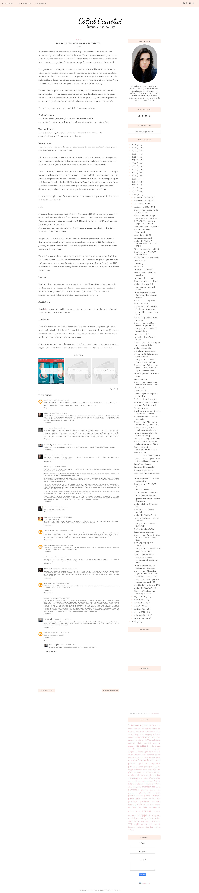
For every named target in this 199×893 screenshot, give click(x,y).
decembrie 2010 (141, 197)
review (146, 811)
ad (143, 728)
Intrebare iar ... (141, 260)
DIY (151, 751)
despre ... (132, 751)
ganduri (132, 763)
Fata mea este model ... (144, 238)
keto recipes (143, 778)
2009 (134, 621)
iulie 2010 (139, 599)
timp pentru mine (153, 821)
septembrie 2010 (142, 206)
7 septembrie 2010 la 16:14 (60, 400)
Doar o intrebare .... (143, 489)
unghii (137, 824)
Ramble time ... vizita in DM (147, 585)
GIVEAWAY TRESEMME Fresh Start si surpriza (145, 307)
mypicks (150, 781)
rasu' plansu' (155, 804)
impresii (137, 772)
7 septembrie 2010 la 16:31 (58, 413)
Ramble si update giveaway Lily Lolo (146, 417)
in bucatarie (148, 772)
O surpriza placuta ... (143, 470)
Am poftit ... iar (141, 408)
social (140, 818)
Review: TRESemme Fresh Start (146, 313)
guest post (143, 766)
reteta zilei (134, 811)
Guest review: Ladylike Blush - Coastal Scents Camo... (147, 459)
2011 (134, 191)
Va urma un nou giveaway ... (146, 402)
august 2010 (140, 596)
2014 (134, 182)
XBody (131, 830)
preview (140, 795)
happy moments (135, 769)
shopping (144, 815)
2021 (134, 160)
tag (142, 821)
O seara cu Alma (141, 390)
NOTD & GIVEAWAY (144, 529)
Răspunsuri (50, 641)
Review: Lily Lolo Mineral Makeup (146, 318)
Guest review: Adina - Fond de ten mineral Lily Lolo (146, 366)
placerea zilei (145, 792)
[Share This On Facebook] (111, 389)
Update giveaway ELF (143, 284)
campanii (131, 737)
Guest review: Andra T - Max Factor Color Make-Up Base (147, 537)
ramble (138, 804)
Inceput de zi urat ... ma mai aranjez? (146, 519)
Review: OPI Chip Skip (144, 300)
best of (153, 731)
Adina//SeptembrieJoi (51, 568)
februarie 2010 (141, 615)
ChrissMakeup (49, 530)
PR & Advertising (24, 3)
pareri (158, 787)
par (153, 786)
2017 (134, 172)
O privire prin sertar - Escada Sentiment (147, 499)
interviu (157, 772)
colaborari (156, 740)
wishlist (157, 827)
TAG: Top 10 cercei (142, 464)
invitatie (144, 775)
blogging (148, 734)
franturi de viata (146, 760)
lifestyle (152, 778)
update (144, 824)
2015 (134, 178)
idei (155, 769)
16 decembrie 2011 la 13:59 (62, 619)
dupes (144, 754)
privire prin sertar (137, 798)
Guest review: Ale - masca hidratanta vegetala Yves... (146, 423)
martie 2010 (140, 612)
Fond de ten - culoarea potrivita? (144, 510)
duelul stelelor (134, 754)
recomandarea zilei (137, 807)
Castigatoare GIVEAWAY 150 (147, 548)
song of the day (148, 818)
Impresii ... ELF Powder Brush (144, 338)
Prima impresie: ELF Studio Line (146, 374)
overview (146, 786)
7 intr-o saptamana (141, 725)
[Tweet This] (114, 389)
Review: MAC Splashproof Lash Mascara (146, 355)
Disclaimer (40, 3)
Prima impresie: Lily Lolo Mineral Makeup (145, 434)
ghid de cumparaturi (150, 763)
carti (153, 737)
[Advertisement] (145, 693)
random (146, 804)
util (150, 824)
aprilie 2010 (140, 609)
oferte (157, 783)
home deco (147, 769)
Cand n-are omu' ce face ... (146, 492)
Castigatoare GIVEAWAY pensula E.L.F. (145, 329)
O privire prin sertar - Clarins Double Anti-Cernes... (147, 412)
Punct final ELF (141, 334)
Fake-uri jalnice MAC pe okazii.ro (145, 273)
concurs (131, 742)
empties (150, 754)
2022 (134, 157)
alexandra (47, 400)
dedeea (46, 507)
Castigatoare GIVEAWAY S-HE (146, 485)
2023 (134, 153)
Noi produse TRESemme (145, 495)
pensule (144, 789)
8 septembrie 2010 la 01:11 (63, 517)
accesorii (137, 728)
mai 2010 (138, 605)
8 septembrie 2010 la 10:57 (63, 545)
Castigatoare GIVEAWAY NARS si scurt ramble (145, 360)
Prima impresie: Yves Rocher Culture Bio (146, 479)
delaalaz (145, 749)
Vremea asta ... (140, 379)
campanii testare (143, 737)
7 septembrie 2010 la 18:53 (56, 467)
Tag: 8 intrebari (141, 303)
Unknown (47, 632)
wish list (149, 826)
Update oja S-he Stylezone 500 (145, 505)
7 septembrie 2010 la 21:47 (59, 507)
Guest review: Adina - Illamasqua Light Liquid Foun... (145, 560)
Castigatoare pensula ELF (145, 281)
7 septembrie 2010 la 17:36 (58, 455)
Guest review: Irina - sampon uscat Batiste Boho (147, 343)
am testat (140, 731)
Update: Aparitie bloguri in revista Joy (146, 394)
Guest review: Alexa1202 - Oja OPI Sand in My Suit (146, 572)
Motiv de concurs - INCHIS (146, 249)
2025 (134, 147)
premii (131, 795)
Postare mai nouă (47, 690)
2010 (134, 194)
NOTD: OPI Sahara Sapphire (147, 455)
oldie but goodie (134, 787)
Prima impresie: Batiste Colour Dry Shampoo (144, 566)
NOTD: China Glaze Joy (145, 399)
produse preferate (138, 801)
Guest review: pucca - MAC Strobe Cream (146, 211)
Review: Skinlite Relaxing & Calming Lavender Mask (146, 442)
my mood (132, 781)
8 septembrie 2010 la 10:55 (63, 530)
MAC (158, 778)
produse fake (155, 798)
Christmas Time (145, 740)
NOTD (157, 780)
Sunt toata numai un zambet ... (147, 474)
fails (153, 757)
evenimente (146, 757)
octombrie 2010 (141, 203)
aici (45, 309)
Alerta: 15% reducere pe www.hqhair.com (144, 592)
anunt (147, 731)
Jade (45, 428)
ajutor (79, 39)
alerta (154, 728)
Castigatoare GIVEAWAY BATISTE (145, 524)
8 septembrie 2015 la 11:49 (67, 645)
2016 (134, 175)
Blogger (155, 714)
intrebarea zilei (134, 775)
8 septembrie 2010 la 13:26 (69, 568)
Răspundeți (48, 408)
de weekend (151, 746)
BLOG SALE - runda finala (146, 257)
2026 (134, 144)
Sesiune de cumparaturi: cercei (144, 288)
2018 (134, 169)
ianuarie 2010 (140, 618)
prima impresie (152, 795)
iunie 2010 (139, 602)
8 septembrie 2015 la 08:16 (60, 632)
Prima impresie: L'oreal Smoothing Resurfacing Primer (145, 295)
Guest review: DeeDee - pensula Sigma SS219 (144, 324)
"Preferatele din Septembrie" (146, 226)
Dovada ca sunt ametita (144, 351)
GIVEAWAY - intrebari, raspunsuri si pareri (144, 222)
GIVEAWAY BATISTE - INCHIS (144, 544)
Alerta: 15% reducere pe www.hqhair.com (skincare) (147, 216)
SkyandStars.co (114, 890)
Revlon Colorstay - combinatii (142, 230)
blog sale (139, 734)
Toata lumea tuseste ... (144, 532)
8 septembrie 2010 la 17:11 (60, 583)
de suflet (141, 745)
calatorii (157, 734)
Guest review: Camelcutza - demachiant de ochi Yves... (146, 383)
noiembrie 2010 (141, 200)
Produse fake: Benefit (143, 269)
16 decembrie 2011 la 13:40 (60, 598)
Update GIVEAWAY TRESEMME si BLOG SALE (145, 243)
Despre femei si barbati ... (145, 370)
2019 (134, 166)
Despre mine (7, 3)
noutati (132, 783)
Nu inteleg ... (140, 263)
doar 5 (157, 751)
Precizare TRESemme (143, 278)
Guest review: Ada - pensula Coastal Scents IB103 (146, 580)
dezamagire (143, 751)
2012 (134, 188)
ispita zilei (152, 775)
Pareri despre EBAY (142, 235)
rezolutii (157, 811)
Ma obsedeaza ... (141, 452)
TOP (130, 824)
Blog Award (139, 387)
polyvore (157, 792)
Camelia (47, 445)
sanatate (132, 815)
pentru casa (155, 790)
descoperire (155, 748)
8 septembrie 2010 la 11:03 (58, 557)
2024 (134, 150)
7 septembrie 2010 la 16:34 (57, 428)
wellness (140, 827)
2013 (134, 185)
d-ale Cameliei (144, 743)
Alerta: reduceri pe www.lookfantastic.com (145, 448)
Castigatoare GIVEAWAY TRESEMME (145, 253)
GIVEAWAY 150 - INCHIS (146, 576)
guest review (155, 766)
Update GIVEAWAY (143, 551)
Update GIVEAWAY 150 (145, 515)
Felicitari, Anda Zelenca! (145, 405)
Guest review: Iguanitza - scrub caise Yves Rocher (145, 428)
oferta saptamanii (145, 783)
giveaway (133, 766)
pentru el (132, 793)
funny (158, 760)
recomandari (155, 807)
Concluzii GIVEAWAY (144, 554)
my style (141, 781)
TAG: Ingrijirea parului (144, 467)
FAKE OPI (139, 266)
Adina (46, 413)
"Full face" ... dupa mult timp (147, 438)
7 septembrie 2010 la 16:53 (62, 445)
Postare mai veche (110, 690)
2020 (134, 163)
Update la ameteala (142, 348)
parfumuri (133, 789)
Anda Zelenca (49, 517)
